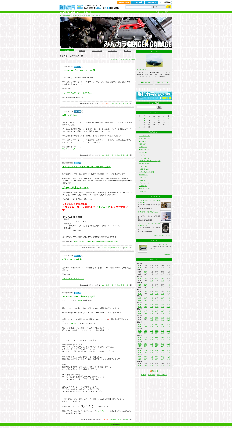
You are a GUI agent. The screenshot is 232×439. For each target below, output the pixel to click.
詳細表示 (114, 60)
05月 (162, 278)
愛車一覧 (167, 254)
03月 (151, 298)
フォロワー (162, 82)
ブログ (79, 15)
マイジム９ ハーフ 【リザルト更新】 (79, 296)
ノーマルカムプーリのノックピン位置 (78, 70)
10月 (156, 287)
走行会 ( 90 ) (143, 152)
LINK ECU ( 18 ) (144, 188)
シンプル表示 (123, 60)
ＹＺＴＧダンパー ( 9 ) (146, 172)
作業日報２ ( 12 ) (144, 180)
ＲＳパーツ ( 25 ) (144, 136)
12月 (168, 300)
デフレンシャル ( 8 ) (145, 163)
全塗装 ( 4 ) (143, 186)
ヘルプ (161, 2)
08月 (145, 300)
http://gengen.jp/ (68, 149)
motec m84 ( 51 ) (144, 150)
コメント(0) (105, 155)
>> (157, 112)
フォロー (145, 82)
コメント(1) (105, 104)
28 (139, 127)
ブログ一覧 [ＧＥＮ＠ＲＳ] (91, 15)
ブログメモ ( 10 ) (144, 155)
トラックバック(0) (116, 104)
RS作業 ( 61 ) (143, 141)
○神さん (74, 324)
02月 (145, 272)
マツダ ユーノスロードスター (159, 244)
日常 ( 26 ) (142, 144)
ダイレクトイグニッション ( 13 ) (149, 161)
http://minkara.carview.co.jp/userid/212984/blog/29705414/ (96, 241)
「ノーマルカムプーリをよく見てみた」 (77, 93)
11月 (162, 281)
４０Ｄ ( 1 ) (143, 147)
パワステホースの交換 (72, 259)
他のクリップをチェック (162, 235)
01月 (139, 278)
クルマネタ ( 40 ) (144, 138)
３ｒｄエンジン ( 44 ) (146, 158)
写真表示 (132, 60)
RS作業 (125, 104)
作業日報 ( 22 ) (144, 169)
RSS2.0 (155, 371)
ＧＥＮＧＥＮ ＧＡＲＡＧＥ (73, 279)
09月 (151, 281)
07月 (139, 268)
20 (168, 123)
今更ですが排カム (70, 115)
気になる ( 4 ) (143, 175)
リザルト (79, 300)
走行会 (126, 248)
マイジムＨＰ (103, 206)
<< (150, 112)
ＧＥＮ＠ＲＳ (141, 69)
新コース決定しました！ (75, 187)
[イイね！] (77, 67)
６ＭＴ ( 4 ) (143, 166)
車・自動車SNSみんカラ (68, 15)
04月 (156, 278)
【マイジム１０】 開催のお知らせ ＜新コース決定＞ (86, 167)
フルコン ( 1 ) (143, 177)
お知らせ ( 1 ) (143, 191)
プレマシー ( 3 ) (144, 183)
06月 (168, 285)
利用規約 (151, 375)
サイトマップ (162, 375)
